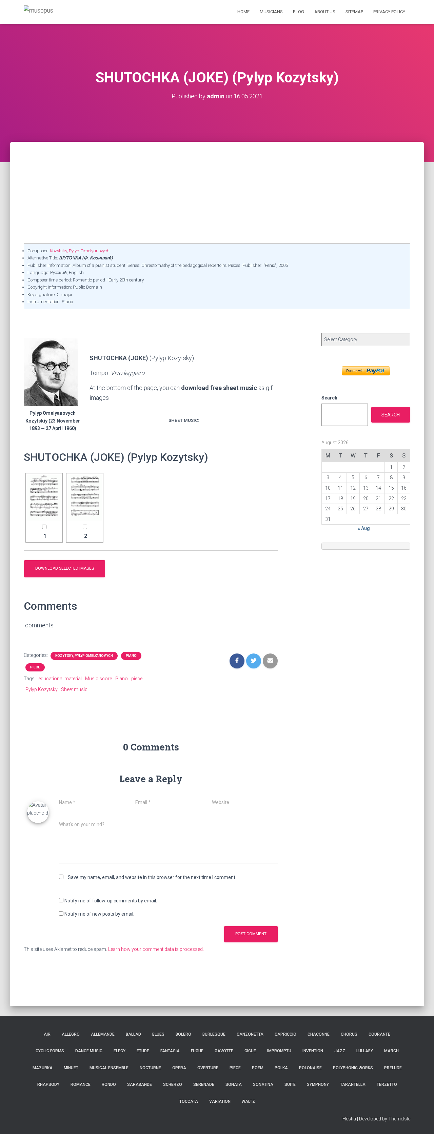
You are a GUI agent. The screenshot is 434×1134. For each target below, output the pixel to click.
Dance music (88, 1051)
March (391, 1051)
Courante (379, 1034)
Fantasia (170, 1051)
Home (243, 11)
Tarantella (353, 1084)
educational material (60, 678)
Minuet (71, 1067)
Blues (158, 1034)
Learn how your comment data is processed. (156, 949)
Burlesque (213, 1034)
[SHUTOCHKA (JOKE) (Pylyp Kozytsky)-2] (85, 498)
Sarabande (139, 1084)
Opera (179, 1067)
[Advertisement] (217, 192)
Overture (207, 1067)
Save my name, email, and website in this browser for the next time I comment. (152, 877)
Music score (98, 678)
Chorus (349, 1034)
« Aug (364, 528)
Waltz (248, 1101)
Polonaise (310, 1067)
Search (329, 397)
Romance (81, 1084)
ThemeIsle (399, 1118)
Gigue (250, 1051)
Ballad (133, 1034)
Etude (143, 1051)
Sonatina (263, 1084)
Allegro (71, 1034)
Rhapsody (48, 1084)
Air (47, 1034)
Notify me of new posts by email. (99, 914)
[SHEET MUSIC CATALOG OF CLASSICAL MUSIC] (38, 11)
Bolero (183, 1034)
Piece (35, 667)
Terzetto (387, 1084)
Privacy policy (389, 11)
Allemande (103, 1034)
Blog (298, 11)
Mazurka (43, 1067)
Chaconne (319, 1034)
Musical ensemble (109, 1067)
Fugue (197, 1051)
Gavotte (224, 1051)
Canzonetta (250, 1034)
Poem (257, 1067)
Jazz (339, 1051)
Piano (131, 656)
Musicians (271, 11)
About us (324, 11)
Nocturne (150, 1067)
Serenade (203, 1084)
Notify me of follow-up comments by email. (110, 900)
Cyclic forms (50, 1051)
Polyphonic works (353, 1067)
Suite (290, 1084)
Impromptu (279, 1051)
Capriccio (285, 1034)
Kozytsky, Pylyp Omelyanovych (80, 250)
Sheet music (74, 689)
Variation (220, 1101)
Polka (281, 1067)
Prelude (393, 1067)
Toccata (188, 1101)
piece (136, 678)
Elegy (119, 1051)
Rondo (109, 1084)
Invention (312, 1051)
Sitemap (354, 11)
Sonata (233, 1084)
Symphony (318, 1084)
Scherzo (172, 1084)
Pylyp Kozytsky (41, 689)
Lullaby (364, 1051)
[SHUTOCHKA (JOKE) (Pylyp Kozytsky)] (44, 498)
